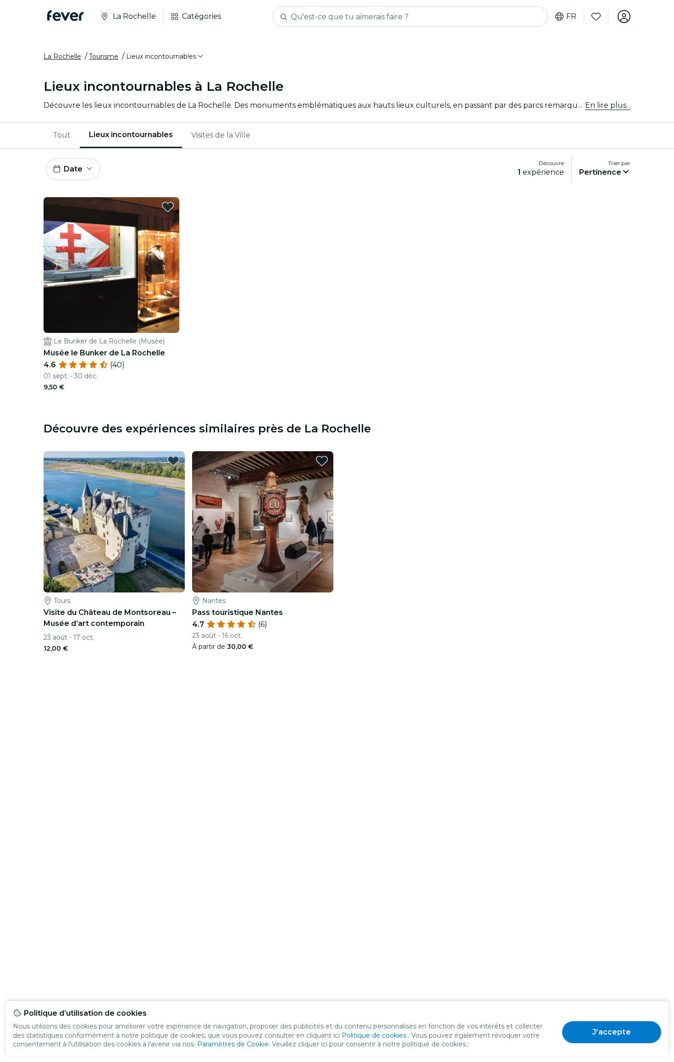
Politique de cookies (374, 1035)
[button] (165, 56)
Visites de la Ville (220, 135)
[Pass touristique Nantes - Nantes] (262, 521)
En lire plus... (607, 105)
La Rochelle (62, 56)
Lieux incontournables (131, 134)
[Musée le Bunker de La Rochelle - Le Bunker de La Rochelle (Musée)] (111, 265)
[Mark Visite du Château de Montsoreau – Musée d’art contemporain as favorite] (173, 461)
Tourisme (103, 56)
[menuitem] (62, 135)
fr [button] (571, 16)
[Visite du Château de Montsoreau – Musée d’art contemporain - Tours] (114, 521)
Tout (62, 135)
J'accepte (611, 1032)
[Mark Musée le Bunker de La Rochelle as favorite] (168, 207)
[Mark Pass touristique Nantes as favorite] (322, 461)
